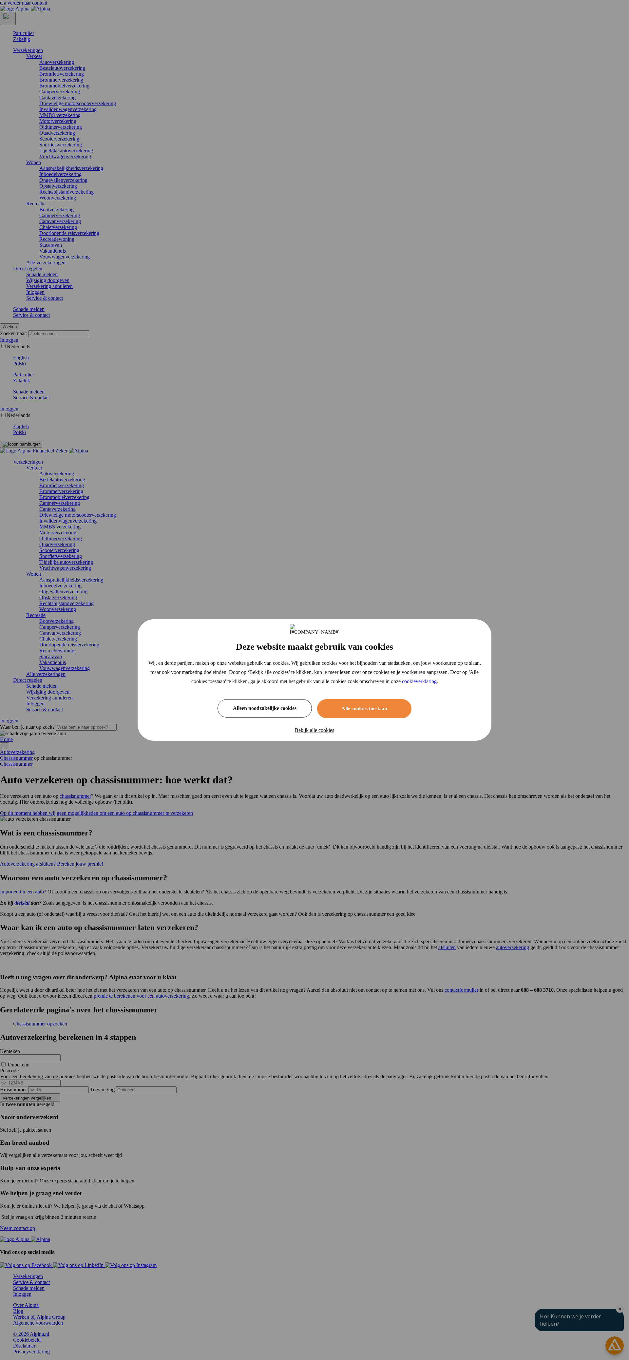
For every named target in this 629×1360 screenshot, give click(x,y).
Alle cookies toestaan (364, 708)
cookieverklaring (419, 681)
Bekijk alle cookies (314, 730)
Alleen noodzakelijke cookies (264, 708)
